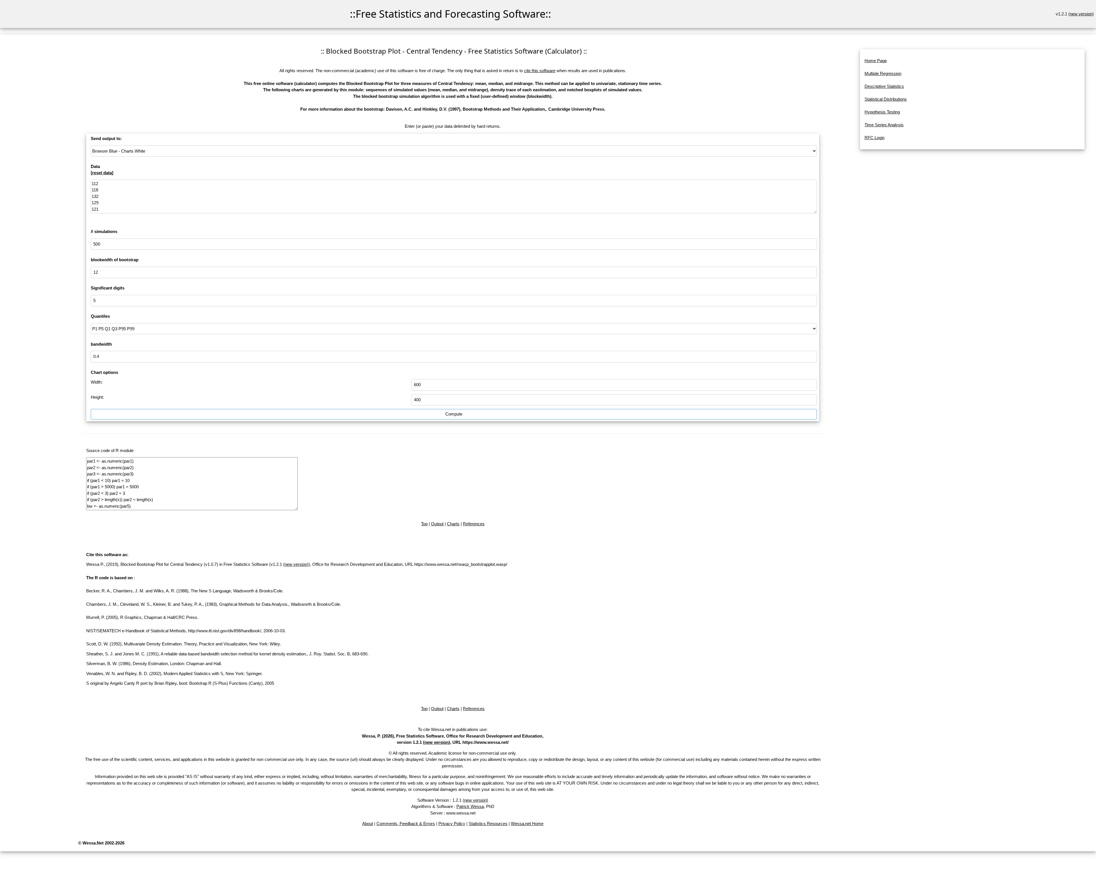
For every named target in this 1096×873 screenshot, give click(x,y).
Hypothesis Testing (882, 112)
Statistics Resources (488, 823)
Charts (453, 523)
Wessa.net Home (527, 823)
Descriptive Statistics (884, 86)
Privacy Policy (451, 823)
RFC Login (875, 137)
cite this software (539, 70)
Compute (453, 414)
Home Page (876, 60)
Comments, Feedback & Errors (405, 823)
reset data (102, 172)
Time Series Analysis (884, 124)
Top (424, 523)
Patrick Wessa (470, 806)
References (474, 523)
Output (437, 523)
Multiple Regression (883, 73)
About (367, 823)
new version (1081, 13)
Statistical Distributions (886, 99)
